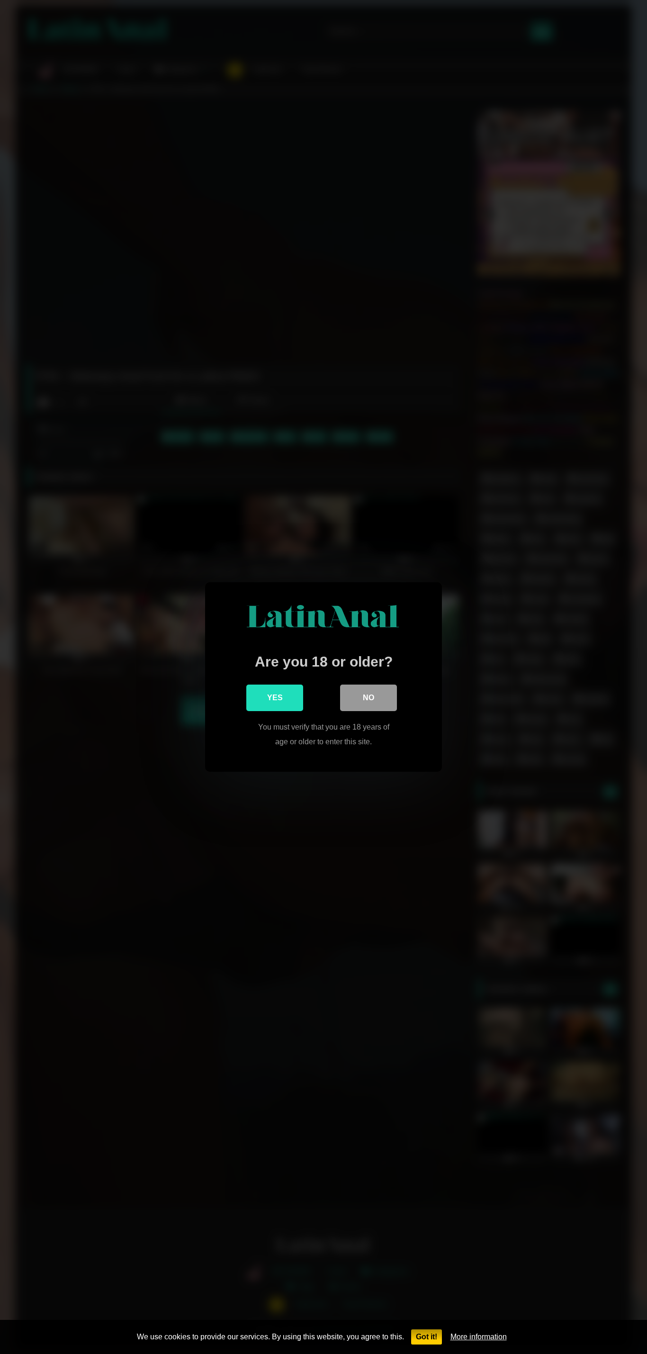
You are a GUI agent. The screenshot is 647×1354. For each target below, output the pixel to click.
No (368, 698)
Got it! (426, 1337)
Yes (275, 698)
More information (478, 1337)
